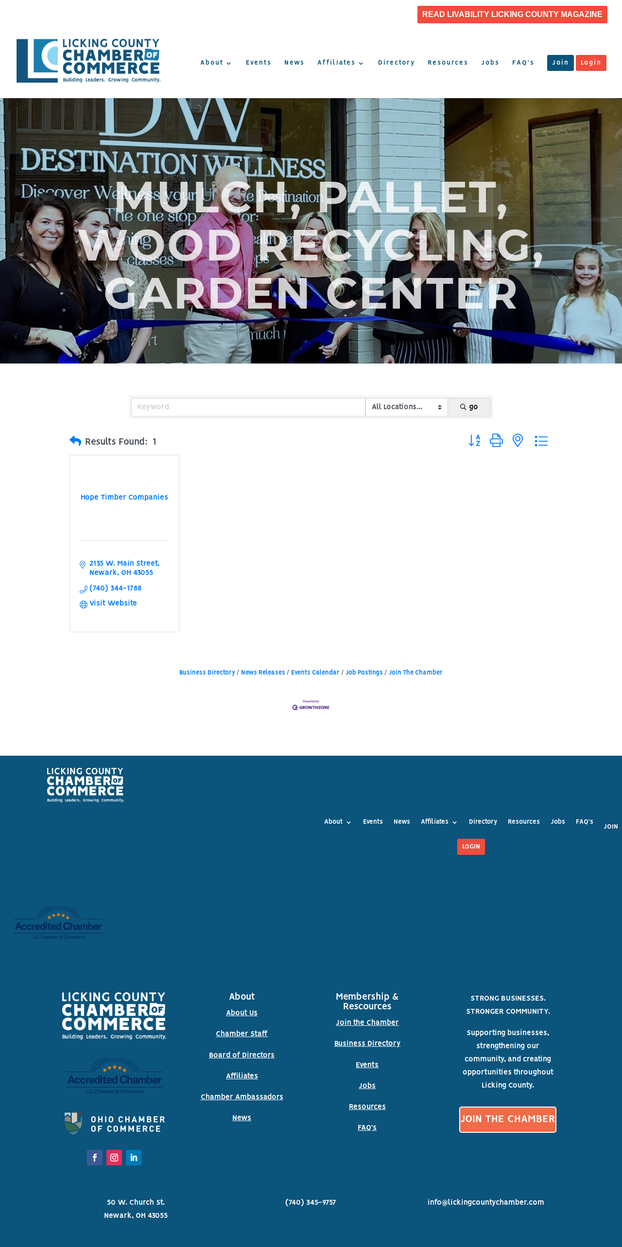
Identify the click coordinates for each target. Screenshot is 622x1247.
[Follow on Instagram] (114, 1157)
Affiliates (336, 63)
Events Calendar (315, 673)
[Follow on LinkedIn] (133, 1157)
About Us (242, 1013)
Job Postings (364, 673)
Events (259, 63)
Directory (396, 63)
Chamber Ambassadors (242, 1097)
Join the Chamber (367, 1023)
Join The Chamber (416, 673)
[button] (75, 442)
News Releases (263, 673)
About (212, 63)
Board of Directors (242, 1055)
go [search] (473, 407)
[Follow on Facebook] (95, 1157)
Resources (448, 63)
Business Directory (207, 673)
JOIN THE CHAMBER (507, 1119)
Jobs (490, 63)
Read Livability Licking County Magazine (512, 14)
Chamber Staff (242, 1034)
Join (560, 63)
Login (591, 63)
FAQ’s (523, 63)
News (294, 63)
